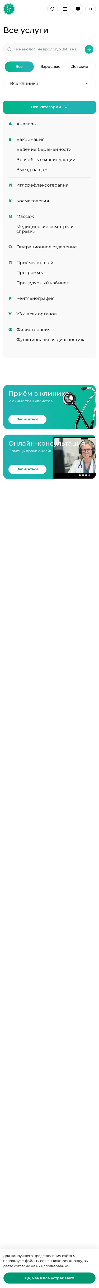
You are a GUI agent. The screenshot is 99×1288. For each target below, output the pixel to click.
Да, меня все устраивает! (49, 1278)
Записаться (27, 419)
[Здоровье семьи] (9, 9)
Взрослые (50, 66)
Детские (79, 66)
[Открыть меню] (65, 9)
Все (19, 66)
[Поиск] (52, 9)
